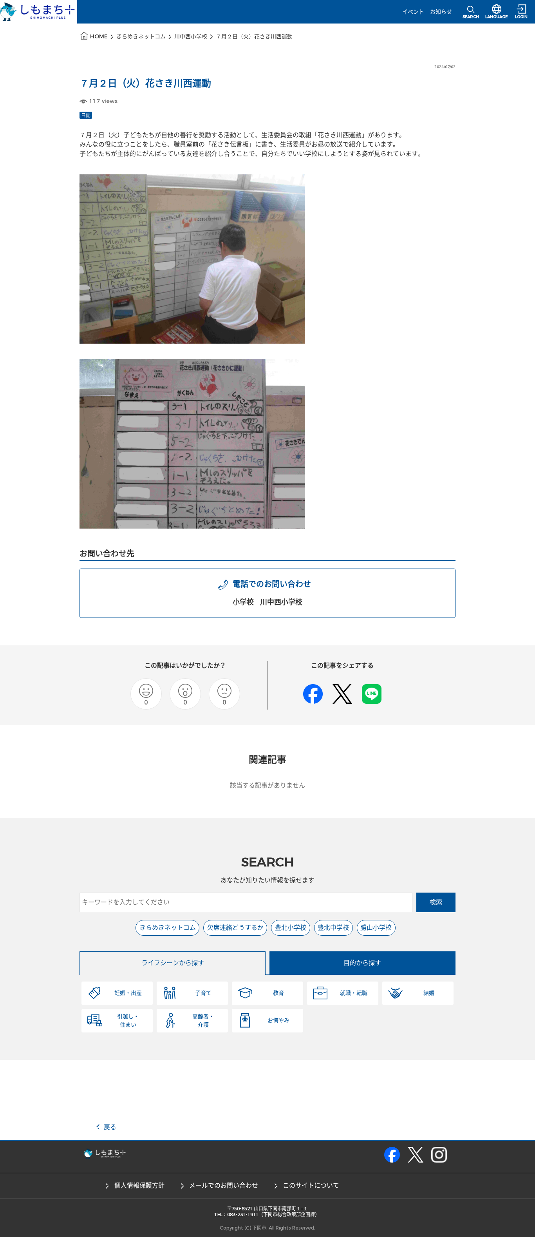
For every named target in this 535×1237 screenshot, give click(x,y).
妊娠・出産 (128, 993)
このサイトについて (311, 1185)
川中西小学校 (190, 36)
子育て (203, 993)
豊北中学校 (333, 928)
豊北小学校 (290, 928)
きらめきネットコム (141, 36)
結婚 (428, 993)
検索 (436, 902)
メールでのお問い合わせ (223, 1185)
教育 (278, 993)
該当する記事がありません (267, 785)
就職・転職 (353, 993)
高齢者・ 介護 (203, 1021)
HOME (99, 36)
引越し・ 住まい (128, 1021)
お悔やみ (278, 1020)
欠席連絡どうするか (235, 928)
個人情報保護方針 (139, 1185)
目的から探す (362, 963)
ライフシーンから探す (172, 963)
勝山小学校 (376, 928)
